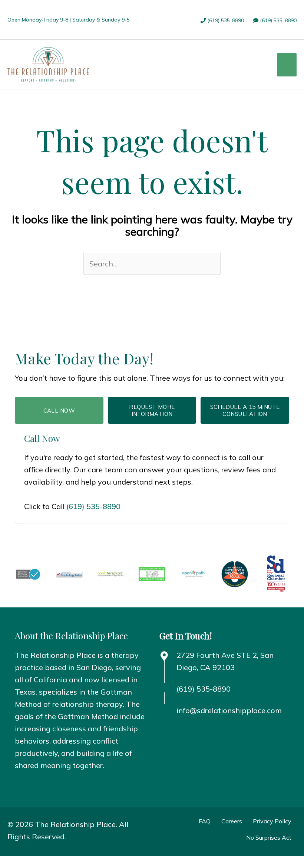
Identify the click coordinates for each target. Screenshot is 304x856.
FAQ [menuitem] (205, 821)
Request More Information (152, 410)
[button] (22, 785)
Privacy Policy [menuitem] (272, 821)
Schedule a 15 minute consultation (245, 410)
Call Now (59, 410)
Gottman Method (88, 716)
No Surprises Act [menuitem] (268, 837)
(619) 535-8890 (225, 20)
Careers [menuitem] (231, 821)
